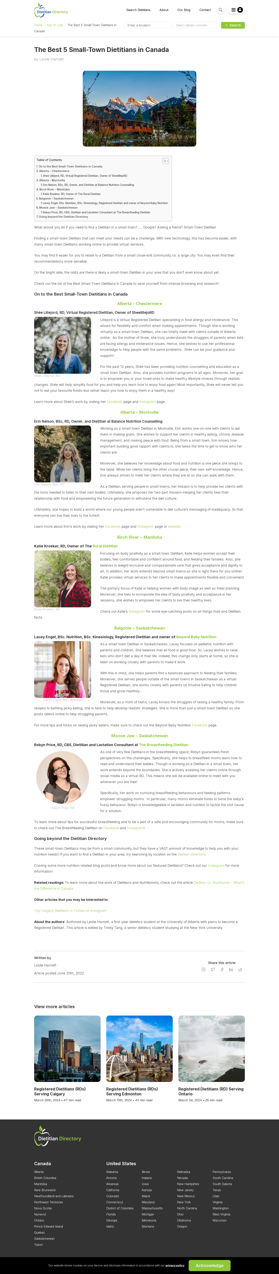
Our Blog (183, 10)
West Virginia (221, 1214)
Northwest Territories (48, 1202)
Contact (205, 10)
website (173, 526)
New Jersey (185, 1190)
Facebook (114, 402)
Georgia (111, 1220)
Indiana (147, 1178)
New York (184, 1202)
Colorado (112, 1196)
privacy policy (175, 1265)
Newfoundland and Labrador (54, 1196)
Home (38, 25)
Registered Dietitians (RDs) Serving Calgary (60, 1091)
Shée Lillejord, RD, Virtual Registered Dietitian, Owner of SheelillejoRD (85, 175)
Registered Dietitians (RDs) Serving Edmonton (132, 1091)
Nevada (182, 1178)
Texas (217, 1190)
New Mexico (186, 1196)
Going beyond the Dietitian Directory (63, 216)
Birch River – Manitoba (54, 189)
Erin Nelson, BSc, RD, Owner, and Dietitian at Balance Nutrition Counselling (88, 184)
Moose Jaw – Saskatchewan (58, 207)
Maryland (148, 1202)
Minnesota (149, 1220)
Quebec (39, 1232)
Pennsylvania (222, 1172)
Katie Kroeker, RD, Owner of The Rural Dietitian (72, 193)
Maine (146, 1196)
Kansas (147, 1190)
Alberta (39, 1172)
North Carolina (187, 1208)
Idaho (110, 1226)
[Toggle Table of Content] (163, 161)
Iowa (145, 1184)
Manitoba (40, 1184)
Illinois (146, 1172)
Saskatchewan (44, 1238)
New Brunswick (45, 1190)
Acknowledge (210, 1265)
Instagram (147, 402)
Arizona (111, 1178)
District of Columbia (119, 1208)
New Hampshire (188, 1184)
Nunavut (40, 1214)
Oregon (182, 1226)
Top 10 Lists (55, 25)
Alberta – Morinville (52, 180)
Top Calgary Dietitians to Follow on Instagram (70, 911)
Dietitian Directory (191, 854)
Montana (148, 1226)
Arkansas (112, 1184)
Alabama (112, 1172)
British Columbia (45, 1178)
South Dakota (222, 1184)
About (163, 10)
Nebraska (183, 1172)
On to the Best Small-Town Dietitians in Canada (70, 166)
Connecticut (114, 1202)
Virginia (217, 1202)
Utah (216, 1196)
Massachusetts (152, 1208)
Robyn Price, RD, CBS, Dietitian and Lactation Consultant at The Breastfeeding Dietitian (96, 212)
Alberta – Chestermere (54, 171)
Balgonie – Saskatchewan (56, 198)
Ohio (180, 1214)
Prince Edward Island (48, 1226)
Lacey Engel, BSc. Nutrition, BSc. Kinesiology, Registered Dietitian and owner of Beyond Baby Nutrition (105, 203)
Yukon (38, 1245)
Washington (221, 1208)
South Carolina (223, 1178)
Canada (42, 1163)
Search (235, 25)
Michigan (148, 1214)
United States (121, 1163)
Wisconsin (220, 1220)
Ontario (39, 1220)
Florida (111, 1214)
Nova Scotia (43, 1208)
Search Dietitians (138, 10)
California (112, 1190)
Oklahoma (184, 1220)
